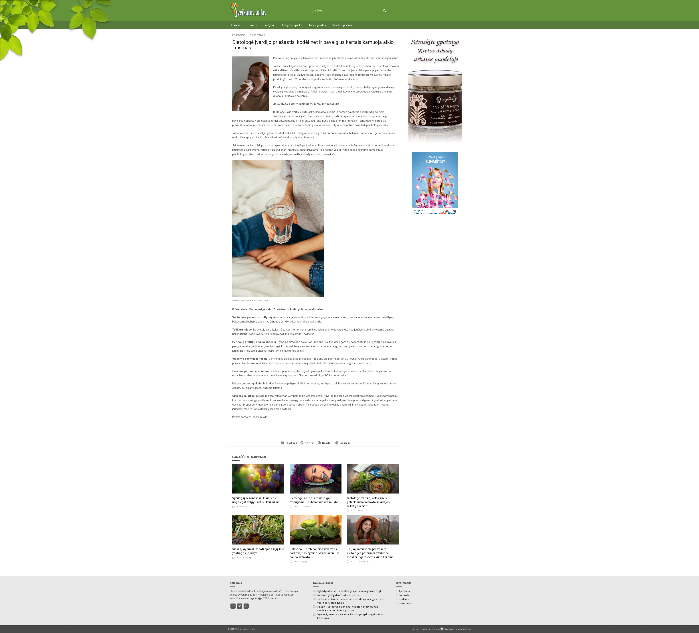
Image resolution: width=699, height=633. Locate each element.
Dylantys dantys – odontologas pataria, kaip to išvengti (349, 591)
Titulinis (235, 25)
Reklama (404, 599)
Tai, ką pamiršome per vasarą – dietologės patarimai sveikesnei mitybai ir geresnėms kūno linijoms (370, 553)
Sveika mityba (257, 35)
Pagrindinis (238, 35)
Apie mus (404, 591)
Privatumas (405, 603)
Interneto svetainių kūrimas (426, 629)
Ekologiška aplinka (291, 25)
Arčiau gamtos (317, 25)
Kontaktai (404, 595)
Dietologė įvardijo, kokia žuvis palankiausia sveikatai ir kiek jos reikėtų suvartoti (368, 502)
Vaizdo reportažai (342, 25)
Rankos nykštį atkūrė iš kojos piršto (338, 595)
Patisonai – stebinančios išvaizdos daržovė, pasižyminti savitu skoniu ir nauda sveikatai (314, 553)
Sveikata (252, 25)
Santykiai (269, 25)
